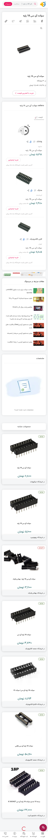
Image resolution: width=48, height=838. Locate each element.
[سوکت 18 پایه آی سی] (24, 626)
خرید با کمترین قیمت (25, 93)
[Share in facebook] (42, 21)
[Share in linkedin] (35, 21)
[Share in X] (13, 21)
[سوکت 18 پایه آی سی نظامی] (24, 737)
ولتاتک (39, 141)
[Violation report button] (34, 142)
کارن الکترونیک (35, 239)
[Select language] (43, 827)
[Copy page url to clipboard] (6, 21)
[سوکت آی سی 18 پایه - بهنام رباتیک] (24, 570)
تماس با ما (5, 836)
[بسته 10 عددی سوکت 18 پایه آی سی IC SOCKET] (24, 793)
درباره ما (14, 836)
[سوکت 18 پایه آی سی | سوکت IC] (24, 682)
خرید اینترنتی (13, 159)
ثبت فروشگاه (24, 836)
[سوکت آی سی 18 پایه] (24, 459)
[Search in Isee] (35, 4)
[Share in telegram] (20, 21)
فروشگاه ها (33, 836)
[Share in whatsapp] (28, 21)
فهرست (42, 836)
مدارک (39, 190)
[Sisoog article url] (24, 291)
